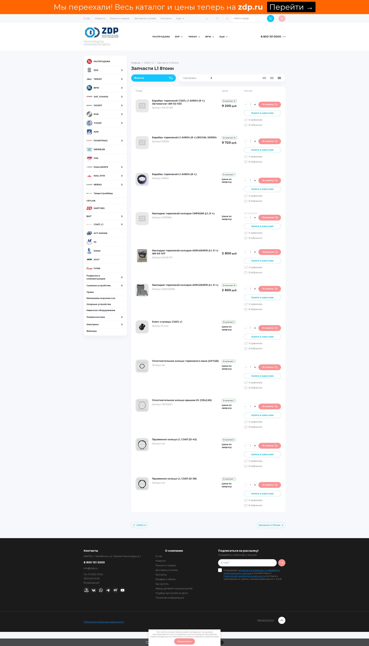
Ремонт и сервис (120, 18)
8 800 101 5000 (271, 36)
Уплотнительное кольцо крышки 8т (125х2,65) (182, 400)
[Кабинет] (228, 18)
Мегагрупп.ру (265, 620)
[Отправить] (281, 562)
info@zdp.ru (91, 568)
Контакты (166, 18)
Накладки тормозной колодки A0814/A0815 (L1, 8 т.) (185, 285)
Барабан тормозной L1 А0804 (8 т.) (174, 174)
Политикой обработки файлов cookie (201, 636)
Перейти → (291, 7)
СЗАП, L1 (149, 62)
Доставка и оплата (145, 18)
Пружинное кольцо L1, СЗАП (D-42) (174, 439)
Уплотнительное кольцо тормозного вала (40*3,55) (185, 361)
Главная (136, 62)
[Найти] (270, 18)
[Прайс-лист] (279, 78)
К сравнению (255, 120)
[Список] (272, 78)
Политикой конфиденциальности (245, 576)
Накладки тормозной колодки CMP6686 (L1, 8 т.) (183, 213)
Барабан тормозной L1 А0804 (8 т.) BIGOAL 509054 (184, 137)
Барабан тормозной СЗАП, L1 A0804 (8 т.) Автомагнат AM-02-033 (178, 102)
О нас (87, 18)
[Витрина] (264, 78)
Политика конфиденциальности (104, 622)
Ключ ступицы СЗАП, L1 (167, 321)
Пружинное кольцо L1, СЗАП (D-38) (174, 478)
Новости (100, 18)
